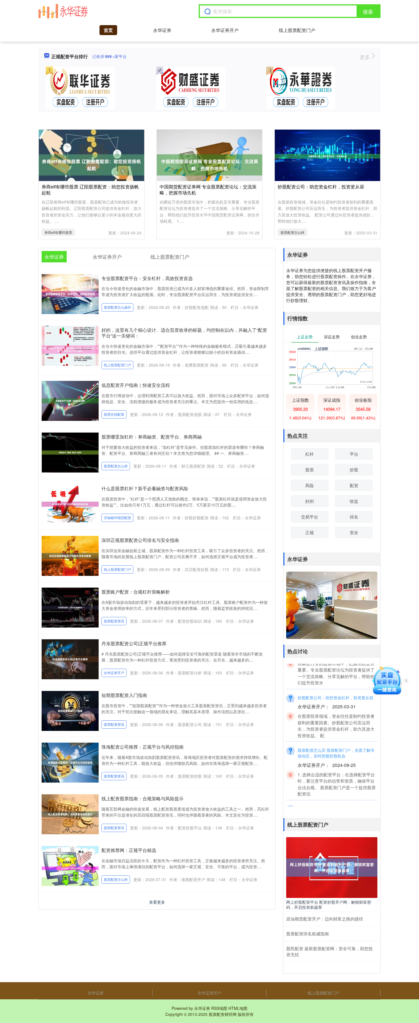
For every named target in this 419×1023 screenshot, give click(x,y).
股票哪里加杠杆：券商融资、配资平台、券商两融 (151, 436)
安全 (354, 532)
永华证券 (162, 30)
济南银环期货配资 (117, 517)
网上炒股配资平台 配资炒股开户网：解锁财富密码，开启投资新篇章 (328, 904)
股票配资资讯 (114, 620)
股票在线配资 (114, 414)
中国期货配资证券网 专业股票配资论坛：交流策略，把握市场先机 (208, 189)
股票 (309, 470)
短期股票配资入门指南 (124, 695)
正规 (309, 532)
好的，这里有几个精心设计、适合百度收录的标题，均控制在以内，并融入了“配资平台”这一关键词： (184, 333)
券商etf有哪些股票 (58, 232)
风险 (309, 485)
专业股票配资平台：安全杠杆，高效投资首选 (147, 278)
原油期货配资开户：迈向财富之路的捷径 (324, 919)
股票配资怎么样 (292, 232)
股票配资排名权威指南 (307, 933)
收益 (354, 501)
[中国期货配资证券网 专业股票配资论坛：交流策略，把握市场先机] (209, 164)
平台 (354, 454)
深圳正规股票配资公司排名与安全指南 (140, 540)
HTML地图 (237, 1008)
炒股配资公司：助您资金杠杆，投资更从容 (321, 186)
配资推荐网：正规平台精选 (128, 850)
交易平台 (309, 517)
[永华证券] (63, 11)
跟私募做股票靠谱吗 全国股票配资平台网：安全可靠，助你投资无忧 (336, 801)
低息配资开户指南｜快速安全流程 (135, 385)
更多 (365, 57)
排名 (354, 517)
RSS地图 (219, 1008)
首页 (108, 30)
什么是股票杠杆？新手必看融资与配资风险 (144, 488)
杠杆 (309, 454)
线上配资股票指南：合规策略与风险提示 (142, 798)
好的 (309, 501)
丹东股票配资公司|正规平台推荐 (133, 643)
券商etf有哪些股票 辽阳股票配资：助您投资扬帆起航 (90, 189)
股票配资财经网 (223, 1014)
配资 (354, 485)
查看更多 (157, 902)
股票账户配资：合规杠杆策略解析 (135, 591)
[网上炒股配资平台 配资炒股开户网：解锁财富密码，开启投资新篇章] (331, 867)
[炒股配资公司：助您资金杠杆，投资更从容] (327, 155)
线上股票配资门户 (297, 30)
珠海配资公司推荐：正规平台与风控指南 (142, 746)
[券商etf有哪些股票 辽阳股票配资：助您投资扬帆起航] (91, 164)
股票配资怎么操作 (117, 307)
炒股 (354, 470)
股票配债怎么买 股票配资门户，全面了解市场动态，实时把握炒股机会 (336, 742)
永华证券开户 (225, 30)
